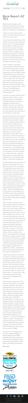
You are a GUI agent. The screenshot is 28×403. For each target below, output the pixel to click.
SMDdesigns (17, 399)
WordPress (18, 400)
